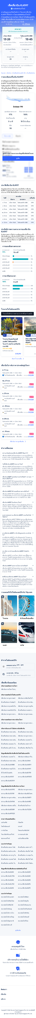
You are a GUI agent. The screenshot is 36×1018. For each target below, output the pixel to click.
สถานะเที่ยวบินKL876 (24, 884)
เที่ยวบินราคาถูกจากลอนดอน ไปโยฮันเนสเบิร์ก (26, 714)
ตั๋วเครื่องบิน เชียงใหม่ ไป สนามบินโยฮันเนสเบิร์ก (26, 748)
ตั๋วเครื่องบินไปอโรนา (24, 805)
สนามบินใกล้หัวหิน (23, 913)
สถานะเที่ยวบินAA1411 (24, 768)
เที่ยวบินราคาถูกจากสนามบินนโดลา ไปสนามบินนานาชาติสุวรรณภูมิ (9, 723)
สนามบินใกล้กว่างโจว (7, 913)
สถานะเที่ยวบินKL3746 (7, 876)
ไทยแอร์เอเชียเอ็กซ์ (23, 830)
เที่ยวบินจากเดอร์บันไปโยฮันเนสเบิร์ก (9, 710)
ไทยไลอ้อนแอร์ (5, 826)
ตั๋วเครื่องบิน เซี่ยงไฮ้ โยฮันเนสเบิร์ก (26, 859)
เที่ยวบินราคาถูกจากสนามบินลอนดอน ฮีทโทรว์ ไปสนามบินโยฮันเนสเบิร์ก (26, 736)
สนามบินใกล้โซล (23, 921)
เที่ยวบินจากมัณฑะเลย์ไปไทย (9, 805)
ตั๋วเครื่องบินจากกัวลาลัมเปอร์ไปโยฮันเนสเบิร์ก (26, 702)
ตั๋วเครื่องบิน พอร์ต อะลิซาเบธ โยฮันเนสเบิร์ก (9, 851)
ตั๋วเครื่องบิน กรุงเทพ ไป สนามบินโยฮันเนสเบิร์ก (26, 740)
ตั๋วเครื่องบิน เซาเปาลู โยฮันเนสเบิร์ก (9, 855)
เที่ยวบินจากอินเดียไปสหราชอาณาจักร (26, 793)
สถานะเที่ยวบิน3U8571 (24, 797)
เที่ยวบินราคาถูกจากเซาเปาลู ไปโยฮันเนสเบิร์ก (9, 714)
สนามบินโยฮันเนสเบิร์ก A (26, 44)
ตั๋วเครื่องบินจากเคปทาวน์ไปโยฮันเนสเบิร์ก (26, 710)
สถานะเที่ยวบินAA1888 (7, 764)
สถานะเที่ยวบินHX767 (7, 776)
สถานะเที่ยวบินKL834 (7, 888)
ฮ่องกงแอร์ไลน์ (5, 838)
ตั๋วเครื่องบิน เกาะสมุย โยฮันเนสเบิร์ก (26, 855)
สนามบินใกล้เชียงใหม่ (7, 901)
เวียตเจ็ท (20, 822)
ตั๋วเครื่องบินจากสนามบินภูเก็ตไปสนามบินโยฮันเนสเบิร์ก (9, 732)
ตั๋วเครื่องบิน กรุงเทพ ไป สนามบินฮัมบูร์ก (9, 757)
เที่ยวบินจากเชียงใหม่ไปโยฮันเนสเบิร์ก (26, 698)
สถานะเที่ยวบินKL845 (24, 880)
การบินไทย (4, 830)
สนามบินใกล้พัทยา (23, 897)
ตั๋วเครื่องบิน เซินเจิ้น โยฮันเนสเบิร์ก (26, 851)
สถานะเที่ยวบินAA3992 (8, 789)
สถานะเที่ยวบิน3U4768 (8, 801)
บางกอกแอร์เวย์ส (23, 834)
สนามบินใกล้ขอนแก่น (24, 905)
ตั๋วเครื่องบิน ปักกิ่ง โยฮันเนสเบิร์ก (26, 863)
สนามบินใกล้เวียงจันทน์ (25, 909)
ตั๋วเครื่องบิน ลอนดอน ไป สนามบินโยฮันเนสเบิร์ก (9, 744)
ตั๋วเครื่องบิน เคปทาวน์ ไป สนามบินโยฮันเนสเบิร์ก (26, 744)
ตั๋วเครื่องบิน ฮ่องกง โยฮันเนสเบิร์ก (9, 847)
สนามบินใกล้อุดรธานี (7, 921)
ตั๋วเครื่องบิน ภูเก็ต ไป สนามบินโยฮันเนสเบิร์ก (9, 748)
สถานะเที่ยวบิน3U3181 (7, 793)
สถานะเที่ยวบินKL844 (7, 872)
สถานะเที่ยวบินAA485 (24, 801)
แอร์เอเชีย (4, 822)
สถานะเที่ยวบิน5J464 (24, 761)
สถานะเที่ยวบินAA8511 (24, 764)
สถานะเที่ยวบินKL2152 (7, 884)
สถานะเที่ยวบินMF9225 (8, 813)
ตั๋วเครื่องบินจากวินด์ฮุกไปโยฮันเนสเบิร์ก (9, 702)
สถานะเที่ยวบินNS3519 (8, 780)
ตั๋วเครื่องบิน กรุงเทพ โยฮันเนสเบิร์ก (9, 859)
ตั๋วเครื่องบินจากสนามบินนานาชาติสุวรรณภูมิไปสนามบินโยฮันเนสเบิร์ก (9, 736)
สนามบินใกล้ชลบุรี (23, 917)
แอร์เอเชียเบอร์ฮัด (23, 838)
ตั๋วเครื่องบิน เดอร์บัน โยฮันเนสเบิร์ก (9, 863)
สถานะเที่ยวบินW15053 (25, 776)
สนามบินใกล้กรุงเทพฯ (7, 897)
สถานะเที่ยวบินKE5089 (8, 809)
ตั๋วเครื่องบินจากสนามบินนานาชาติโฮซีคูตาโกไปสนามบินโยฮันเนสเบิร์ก (26, 732)
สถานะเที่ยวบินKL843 (24, 872)
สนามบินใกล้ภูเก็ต (23, 901)
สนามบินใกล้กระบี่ (6, 925)
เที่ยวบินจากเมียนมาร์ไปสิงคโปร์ (26, 757)
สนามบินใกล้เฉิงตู (6, 909)
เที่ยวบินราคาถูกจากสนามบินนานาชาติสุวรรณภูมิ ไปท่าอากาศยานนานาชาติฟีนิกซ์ (26, 789)
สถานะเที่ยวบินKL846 (7, 880)
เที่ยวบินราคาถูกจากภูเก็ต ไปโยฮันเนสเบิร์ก (26, 706)
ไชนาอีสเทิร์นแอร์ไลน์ (7, 834)
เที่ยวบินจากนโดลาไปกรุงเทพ (9, 689)
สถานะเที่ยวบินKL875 (24, 888)
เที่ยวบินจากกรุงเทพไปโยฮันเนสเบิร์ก (9, 706)
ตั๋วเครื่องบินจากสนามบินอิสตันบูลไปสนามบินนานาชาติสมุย (9, 761)
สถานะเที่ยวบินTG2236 (24, 809)
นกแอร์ (20, 826)
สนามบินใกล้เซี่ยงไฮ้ (7, 905)
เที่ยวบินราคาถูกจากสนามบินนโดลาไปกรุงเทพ (26, 723)
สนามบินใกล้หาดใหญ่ (7, 917)
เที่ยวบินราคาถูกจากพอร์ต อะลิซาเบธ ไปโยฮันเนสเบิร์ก (9, 698)
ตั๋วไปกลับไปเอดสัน (6, 772)
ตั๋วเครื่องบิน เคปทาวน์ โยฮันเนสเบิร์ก (26, 847)
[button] (32, 2)
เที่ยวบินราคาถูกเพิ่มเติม (17, 441)
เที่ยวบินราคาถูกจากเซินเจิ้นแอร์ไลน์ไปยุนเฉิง (9, 797)
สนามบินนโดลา (7, 44)
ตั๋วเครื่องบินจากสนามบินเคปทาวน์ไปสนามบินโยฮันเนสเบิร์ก (9, 740)
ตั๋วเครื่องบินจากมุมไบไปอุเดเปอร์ (9, 768)
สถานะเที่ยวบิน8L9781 (24, 772)
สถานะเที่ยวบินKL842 (24, 876)
